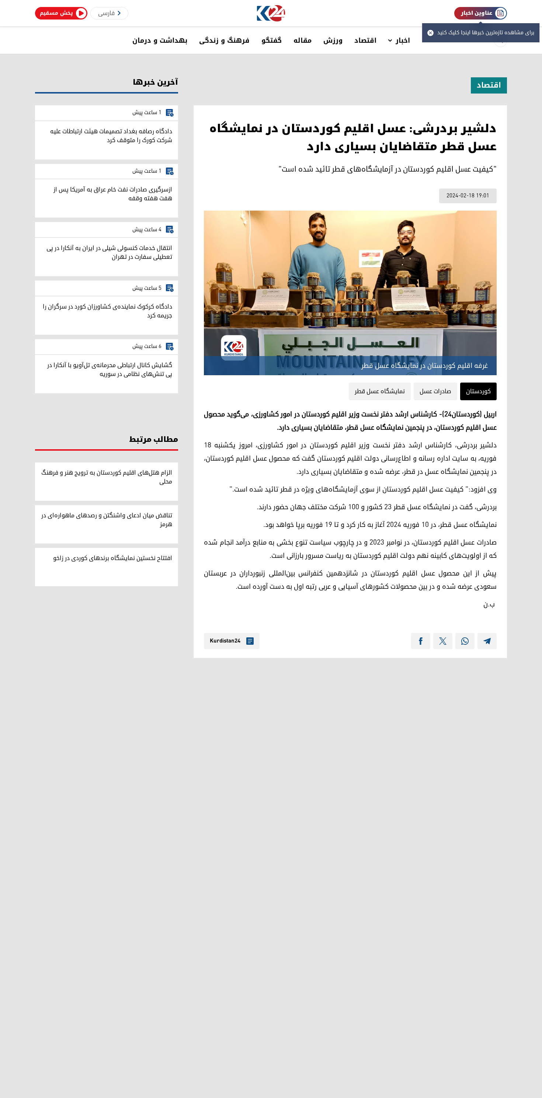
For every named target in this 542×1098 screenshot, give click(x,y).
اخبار (403, 40)
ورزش (333, 40)
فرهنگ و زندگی (224, 40)
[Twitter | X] (442, 641)
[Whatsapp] (465, 641)
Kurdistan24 (225, 641)
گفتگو (271, 40)
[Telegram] (487, 641)
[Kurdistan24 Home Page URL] (271, 13)
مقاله (302, 40)
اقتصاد (365, 40)
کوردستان (478, 391)
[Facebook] (420, 641)
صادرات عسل (435, 391)
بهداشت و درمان (159, 40)
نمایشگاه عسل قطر (380, 391)
